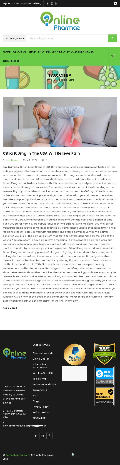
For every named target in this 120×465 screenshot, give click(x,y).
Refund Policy (41, 412)
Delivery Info (40, 390)
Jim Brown (12, 160)
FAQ (35, 395)
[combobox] (15, 38)
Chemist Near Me (43, 353)
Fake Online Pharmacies (40, 366)
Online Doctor (41, 358)
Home (48, 79)
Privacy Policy (41, 406)
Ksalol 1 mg (39, 378)
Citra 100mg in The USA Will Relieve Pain (41, 153)
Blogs (36, 401)
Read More (9, 308)
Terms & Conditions (44, 384)
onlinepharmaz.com (17, 455)
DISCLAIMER (39, 418)
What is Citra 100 (43, 373)
